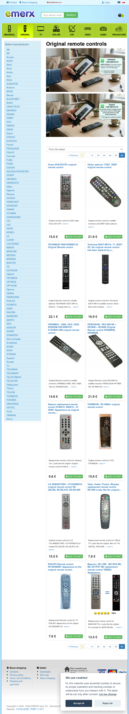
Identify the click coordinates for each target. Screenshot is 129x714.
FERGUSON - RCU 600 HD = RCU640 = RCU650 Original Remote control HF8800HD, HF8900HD (102, 328)
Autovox (11, 87)
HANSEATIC (13, 182)
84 (110, 155)
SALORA (11, 312)
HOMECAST (13, 201)
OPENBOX (12, 278)
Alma (9, 68)
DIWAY (10, 118)
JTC (8, 221)
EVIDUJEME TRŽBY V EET (30, 709)
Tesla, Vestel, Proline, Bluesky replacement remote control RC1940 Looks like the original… (104, 487)
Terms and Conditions (20, 678)
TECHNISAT (13, 373)
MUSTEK (11, 262)
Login (107, 2)
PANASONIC (13, 297)
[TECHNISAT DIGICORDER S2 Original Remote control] (65, 271)
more (64, 223)
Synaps (10, 361)
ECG (9, 122)
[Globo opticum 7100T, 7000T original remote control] (105, 191)
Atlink (9, 80)
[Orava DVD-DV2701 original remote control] (65, 192)
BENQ (10, 91)
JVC (9, 224)
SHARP (10, 331)
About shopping (47, 678)
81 (92, 155)
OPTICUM (12, 285)
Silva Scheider (14, 339)
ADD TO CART (75, 236)
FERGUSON (13, 148)
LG (8, 236)
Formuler (11, 156)
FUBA (9, 160)
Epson (10, 133)
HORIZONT (12, 205)
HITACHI (11, 198)
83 (104, 155)
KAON (10, 228)
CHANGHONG (14, 217)
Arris (9, 76)
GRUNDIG (12, 179)
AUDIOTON (12, 83)
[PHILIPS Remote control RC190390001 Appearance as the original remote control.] (65, 591)
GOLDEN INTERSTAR (18, 171)
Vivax (9, 411)
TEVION (11, 392)
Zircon (10, 419)
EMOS (10, 129)
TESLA (10, 388)
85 (116, 155)
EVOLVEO (12, 141)
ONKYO (10, 274)
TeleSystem (12, 384)
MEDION (11, 255)
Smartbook (12, 342)
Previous (74, 155)
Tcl (8, 365)
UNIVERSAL (13, 403)
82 (98, 155)
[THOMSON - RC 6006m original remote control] (105, 431)
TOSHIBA (11, 400)
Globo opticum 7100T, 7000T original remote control (102, 166)
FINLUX (10, 152)
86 (122, 155)
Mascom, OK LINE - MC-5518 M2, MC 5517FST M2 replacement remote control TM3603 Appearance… (105, 568)
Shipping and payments (16, 682)
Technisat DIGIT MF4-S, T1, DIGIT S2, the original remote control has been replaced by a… (105, 247)
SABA (10, 308)
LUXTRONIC (13, 243)
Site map (44, 674)
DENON (10, 114)
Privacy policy (17, 674)
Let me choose (108, 694)
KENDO (10, 232)
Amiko (10, 72)
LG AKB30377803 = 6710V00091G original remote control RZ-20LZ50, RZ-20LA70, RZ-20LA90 (65, 487)
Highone (10, 190)
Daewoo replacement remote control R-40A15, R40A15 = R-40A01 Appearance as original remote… (63, 408)
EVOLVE (11, 137)
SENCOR (11, 327)
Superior (11, 358)
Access (10, 57)
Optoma (10, 289)
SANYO (10, 320)
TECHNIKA (12, 369)
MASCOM (11, 251)
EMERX (10, 125)
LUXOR (10, 240)
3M (8, 49)
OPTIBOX (11, 282)
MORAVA (11, 259)
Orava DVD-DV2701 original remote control (62, 166)
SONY (10, 350)
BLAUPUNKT (13, 99)
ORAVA (10, 293)
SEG (9, 323)
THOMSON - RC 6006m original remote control (104, 406)
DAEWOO (11, 110)
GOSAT (10, 175)
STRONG (11, 354)
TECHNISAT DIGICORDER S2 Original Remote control (63, 246)
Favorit (10, 144)
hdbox (9, 186)
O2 (8, 266)
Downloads (45, 671)
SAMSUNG (12, 316)
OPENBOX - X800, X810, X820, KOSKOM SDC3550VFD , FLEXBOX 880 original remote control (63, 328)
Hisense (10, 194)
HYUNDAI (11, 213)
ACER (10, 61)
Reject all (107, 703)
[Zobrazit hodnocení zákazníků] (102, 613)
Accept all (78, 703)
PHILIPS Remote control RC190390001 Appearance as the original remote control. (64, 566)
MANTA (10, 247)
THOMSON (12, 396)
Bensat (10, 95)
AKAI (9, 64)
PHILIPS (11, 301)
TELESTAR (12, 381)
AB (8, 53)
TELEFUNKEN (14, 377)
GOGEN (11, 167)
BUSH (10, 102)
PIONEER (11, 304)
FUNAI (10, 163)
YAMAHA (11, 415)
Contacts (14, 671)
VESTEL (11, 407)
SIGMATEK (12, 335)
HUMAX (10, 209)
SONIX (10, 346)
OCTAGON (12, 270)
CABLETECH (13, 106)
